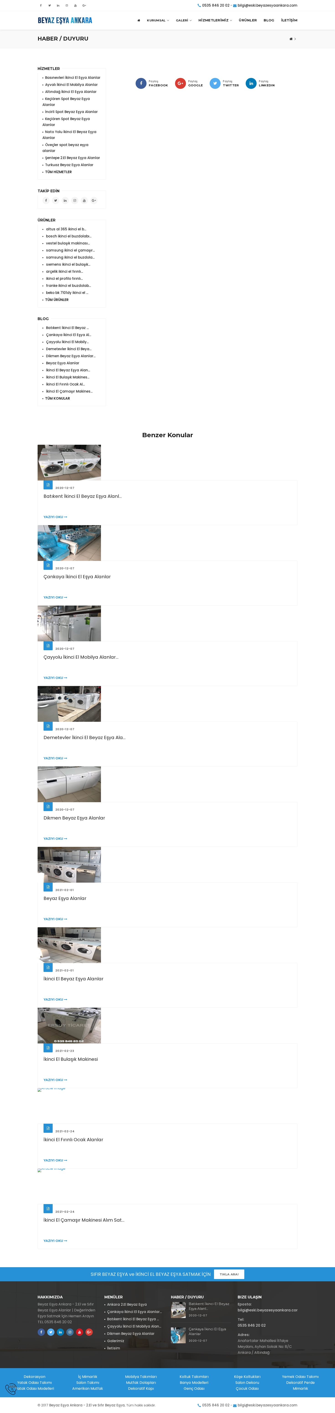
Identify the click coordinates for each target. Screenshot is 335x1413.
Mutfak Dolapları (141, 1382)
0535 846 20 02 (215, 5)
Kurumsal (156, 20)
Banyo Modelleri (194, 1382)
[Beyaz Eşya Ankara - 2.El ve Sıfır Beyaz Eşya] (65, 20)
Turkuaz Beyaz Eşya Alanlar (69, 164)
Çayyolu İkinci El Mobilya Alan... (134, 1326)
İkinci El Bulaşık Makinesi (71, 1059)
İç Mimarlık (87, 1376)
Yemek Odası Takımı (300, 1376)
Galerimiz (115, 1340)
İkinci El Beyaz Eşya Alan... (67, 370)
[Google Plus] (180, 83)
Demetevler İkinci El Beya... (68, 349)
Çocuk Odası (247, 1388)
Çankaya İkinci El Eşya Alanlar (77, 576)
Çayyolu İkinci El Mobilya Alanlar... (81, 657)
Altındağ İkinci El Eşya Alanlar (71, 91)
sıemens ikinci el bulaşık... (67, 264)
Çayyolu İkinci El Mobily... (67, 341)
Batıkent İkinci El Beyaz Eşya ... (133, 1319)
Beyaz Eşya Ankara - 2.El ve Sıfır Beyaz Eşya (87, 1405)
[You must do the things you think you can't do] (178, 1310)
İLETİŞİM (289, 20)
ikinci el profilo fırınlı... (64, 278)
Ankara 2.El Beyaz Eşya (127, 1304)
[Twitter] (215, 83)
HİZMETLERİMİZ (213, 20)
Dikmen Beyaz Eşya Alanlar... (70, 356)
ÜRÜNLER (248, 20)
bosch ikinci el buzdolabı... (68, 236)
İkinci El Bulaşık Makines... (67, 377)
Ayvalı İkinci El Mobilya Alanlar (71, 84)
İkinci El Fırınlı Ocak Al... (65, 384)
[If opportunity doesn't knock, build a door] (167, 462)
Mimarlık (300, 1388)
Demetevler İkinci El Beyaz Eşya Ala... (85, 737)
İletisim (113, 1348)
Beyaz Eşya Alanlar (62, 363)
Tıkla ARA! (229, 1274)
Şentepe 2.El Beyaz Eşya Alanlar (72, 157)
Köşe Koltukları (247, 1376)
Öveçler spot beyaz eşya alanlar (65, 147)
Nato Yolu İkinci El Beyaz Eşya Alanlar (69, 134)
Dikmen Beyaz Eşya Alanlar (74, 818)
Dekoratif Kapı (141, 1388)
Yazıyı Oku (54, 517)
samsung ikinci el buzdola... (70, 257)
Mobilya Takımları (141, 1376)
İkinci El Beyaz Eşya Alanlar (73, 979)
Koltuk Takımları (194, 1376)
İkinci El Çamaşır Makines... (69, 391)
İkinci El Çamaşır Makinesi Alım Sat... (84, 1220)
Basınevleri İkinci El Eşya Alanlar (72, 77)
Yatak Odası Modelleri (34, 1388)
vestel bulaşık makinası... (67, 243)
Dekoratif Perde (300, 1382)
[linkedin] (251, 83)
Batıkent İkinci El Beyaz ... (67, 327)
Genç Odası (194, 1388)
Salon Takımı (87, 1382)
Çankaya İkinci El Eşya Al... (68, 334)
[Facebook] (141, 83)
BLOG (269, 20)
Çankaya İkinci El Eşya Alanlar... (134, 1311)
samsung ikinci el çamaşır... (70, 250)
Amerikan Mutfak (87, 1388)
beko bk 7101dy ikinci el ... (66, 292)
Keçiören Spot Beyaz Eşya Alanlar (66, 101)
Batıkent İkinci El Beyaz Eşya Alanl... (83, 496)
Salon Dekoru (247, 1382)
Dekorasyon (34, 1376)
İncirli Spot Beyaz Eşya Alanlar (71, 111)
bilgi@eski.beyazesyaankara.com (267, 5)
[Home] (291, 38)
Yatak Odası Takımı (34, 1382)
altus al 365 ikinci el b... (65, 229)
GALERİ (182, 20)
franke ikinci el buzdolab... (68, 285)
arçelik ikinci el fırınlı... (64, 271)
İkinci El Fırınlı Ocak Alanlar (73, 1139)
